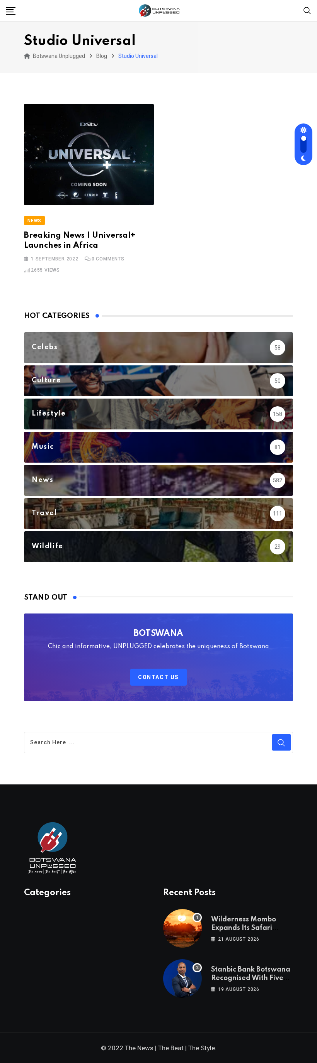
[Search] (307, 10)
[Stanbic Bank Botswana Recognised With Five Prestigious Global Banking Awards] (182, 978)
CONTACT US (158, 677)
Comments (108, 259)
